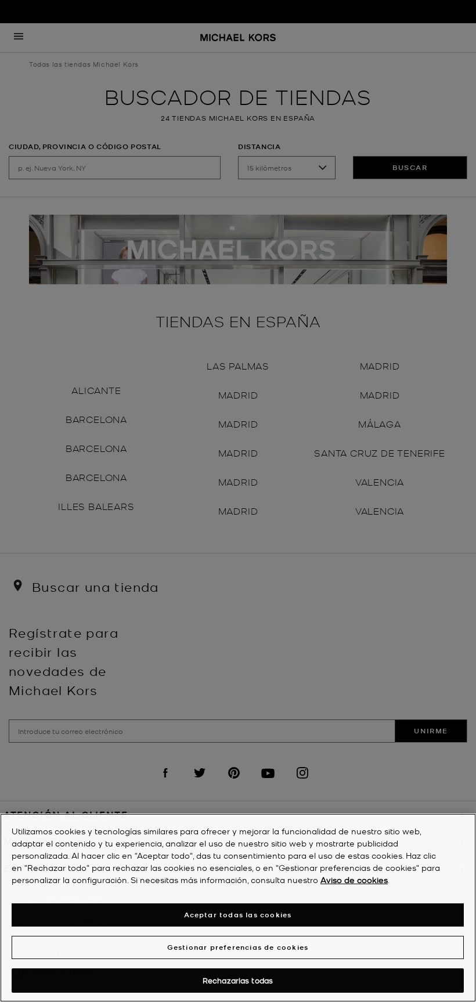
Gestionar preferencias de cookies (238, 947)
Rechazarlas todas (238, 980)
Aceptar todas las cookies (238, 915)
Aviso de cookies (354, 879)
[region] (238, 907)
